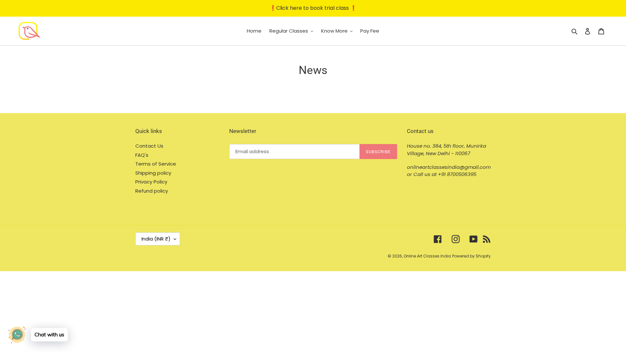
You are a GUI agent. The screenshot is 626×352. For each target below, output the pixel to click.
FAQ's (141, 155)
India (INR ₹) (156, 238)
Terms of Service (155, 163)
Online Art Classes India (427, 256)
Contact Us (149, 145)
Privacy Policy (151, 181)
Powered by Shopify (471, 256)
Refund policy (151, 190)
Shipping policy (153, 172)
